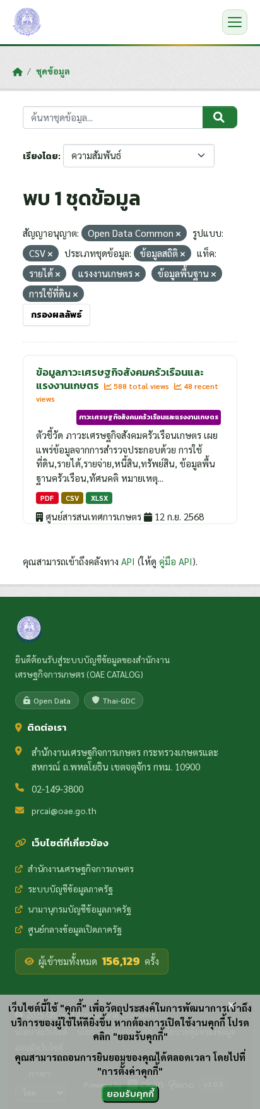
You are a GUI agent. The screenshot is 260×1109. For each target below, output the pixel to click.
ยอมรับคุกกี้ (130, 1093)
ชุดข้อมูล (53, 70)
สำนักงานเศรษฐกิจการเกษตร (81, 868)
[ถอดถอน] (178, 234)
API (128, 561)
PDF (47, 498)
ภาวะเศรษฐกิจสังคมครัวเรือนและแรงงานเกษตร (148, 417)
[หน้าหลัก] (17, 71)
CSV (72, 498)
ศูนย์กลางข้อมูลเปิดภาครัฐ (75, 929)
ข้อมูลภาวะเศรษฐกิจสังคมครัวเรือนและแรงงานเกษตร (120, 378)
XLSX (99, 498)
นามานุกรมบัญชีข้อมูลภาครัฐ (79, 908)
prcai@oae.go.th (64, 810)
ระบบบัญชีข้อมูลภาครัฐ (70, 888)
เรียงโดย (40, 156)
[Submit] (220, 117)
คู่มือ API (175, 561)
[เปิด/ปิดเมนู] (234, 22)
